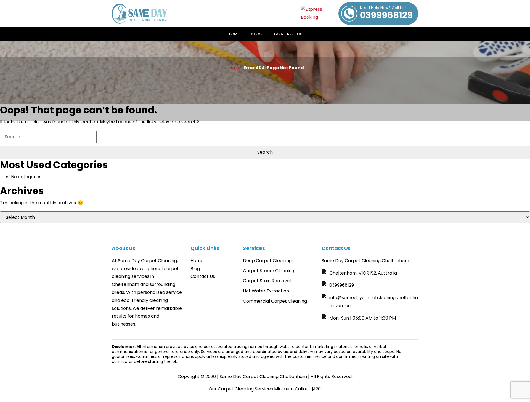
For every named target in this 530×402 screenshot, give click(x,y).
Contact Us (288, 34)
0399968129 (386, 13)
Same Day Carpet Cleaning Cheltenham (263, 376)
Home (233, 34)
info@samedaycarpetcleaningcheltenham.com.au (373, 301)
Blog (257, 34)
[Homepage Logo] (139, 13)
